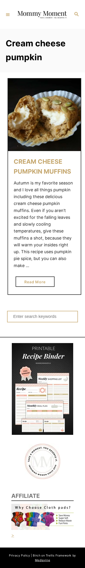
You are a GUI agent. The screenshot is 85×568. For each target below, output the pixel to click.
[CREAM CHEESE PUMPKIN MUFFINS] (44, 115)
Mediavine (42, 560)
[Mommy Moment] (42, 14)
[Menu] (8, 14)
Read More (36, 283)
